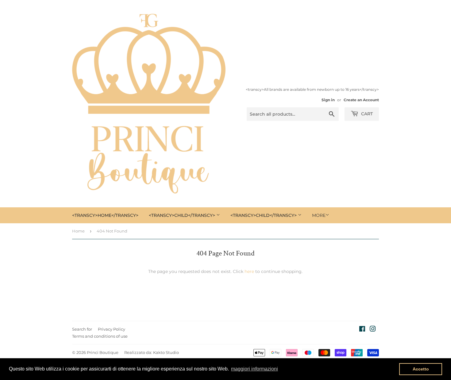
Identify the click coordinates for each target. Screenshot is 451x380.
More (319, 215)
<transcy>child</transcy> (182, 215)
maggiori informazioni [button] (254, 368)
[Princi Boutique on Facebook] (362, 329)
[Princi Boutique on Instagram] (373, 329)
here (249, 271)
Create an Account (361, 100)
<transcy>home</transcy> (105, 215)
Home (78, 230)
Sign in (328, 100)
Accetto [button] (421, 369)
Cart (366, 114)
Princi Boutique (102, 352)
